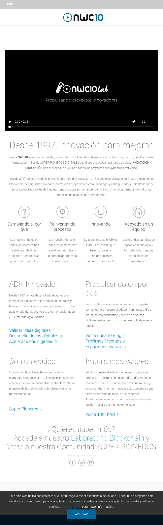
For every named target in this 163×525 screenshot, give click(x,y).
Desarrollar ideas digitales (33, 336)
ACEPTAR (81, 514)
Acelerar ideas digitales (31, 341)
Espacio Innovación (104, 346)
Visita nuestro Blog (103, 335)
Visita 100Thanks (102, 414)
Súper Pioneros (23, 409)
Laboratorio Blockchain (107, 438)
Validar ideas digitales (30, 330)
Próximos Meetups (103, 341)
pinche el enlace (70, 506)
